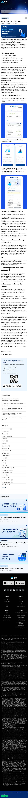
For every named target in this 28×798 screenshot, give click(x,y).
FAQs (7, 612)
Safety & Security (21, 613)
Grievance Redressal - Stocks (21, 612)
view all (4, 487)
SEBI (11, 663)
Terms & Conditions (21, 615)
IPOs (7, 604)
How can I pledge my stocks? (9, 55)
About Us (21, 598)
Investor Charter (21, 625)
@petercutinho (8, 354)
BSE (9, 663)
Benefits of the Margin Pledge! (9, 57)
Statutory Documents (21, 620)
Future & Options (7, 599)
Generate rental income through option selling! (13, 58)
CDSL (14, 663)
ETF (7, 603)
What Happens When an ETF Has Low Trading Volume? (12, 418)
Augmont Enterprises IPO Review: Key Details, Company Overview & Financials (12, 414)
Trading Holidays (7, 615)
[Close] (27, 792)
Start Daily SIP (4, 796)
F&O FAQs (7, 613)
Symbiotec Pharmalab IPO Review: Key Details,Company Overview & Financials (10, 399)
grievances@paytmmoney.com (18, 662)
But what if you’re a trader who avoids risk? (12, 60)
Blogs (21, 603)
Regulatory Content (7, 620)
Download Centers (7, 617)
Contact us (21, 601)
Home (2, 9)
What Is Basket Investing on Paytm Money (12, 568)
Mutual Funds (7, 601)
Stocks (7, 598)
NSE (7, 663)
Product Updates (10, 9)
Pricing (21, 599)
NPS (7, 606)
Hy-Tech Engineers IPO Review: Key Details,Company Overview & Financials (13, 404)
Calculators (21, 604)
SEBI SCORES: (19, 655)
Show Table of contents (8, 53)
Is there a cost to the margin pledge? (11, 62)
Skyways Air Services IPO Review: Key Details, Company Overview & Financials (12, 409)
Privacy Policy (21, 617)
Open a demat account (21, 606)
